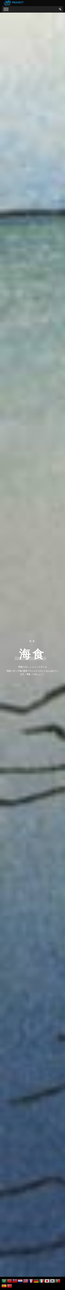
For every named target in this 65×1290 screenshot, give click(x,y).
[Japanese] (47, 1280)
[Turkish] (9, 1285)
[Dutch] (20, 1280)
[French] (31, 1280)
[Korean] (52, 1280)
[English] (25, 1280)
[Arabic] (4, 1280)
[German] (36, 1280)
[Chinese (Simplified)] (9, 1280)
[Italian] (41, 1280)
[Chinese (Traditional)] (15, 1280)
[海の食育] (6, 9)
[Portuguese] (58, 1280)
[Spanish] (4, 1285)
